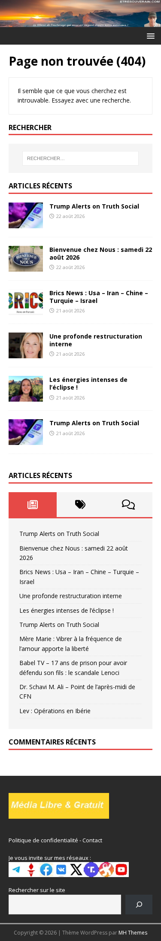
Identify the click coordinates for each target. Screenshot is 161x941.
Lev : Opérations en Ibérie (55, 711)
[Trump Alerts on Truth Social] (26, 223)
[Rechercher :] (81, 158)
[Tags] (81, 504)
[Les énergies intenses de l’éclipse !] (26, 397)
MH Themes (132, 932)
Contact (92, 840)
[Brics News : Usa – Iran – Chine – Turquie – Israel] (26, 310)
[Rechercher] (138, 904)
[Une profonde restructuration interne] (26, 353)
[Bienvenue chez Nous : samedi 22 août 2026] (26, 267)
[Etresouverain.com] (80, 22)
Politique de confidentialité (43, 840)
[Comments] (128, 504)
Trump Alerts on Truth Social (94, 206)
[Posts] (33, 504)
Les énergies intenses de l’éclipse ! (88, 383)
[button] (149, 35)
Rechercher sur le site (37, 890)
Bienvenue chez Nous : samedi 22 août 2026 (100, 253)
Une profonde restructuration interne (95, 340)
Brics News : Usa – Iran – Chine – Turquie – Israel (98, 297)
